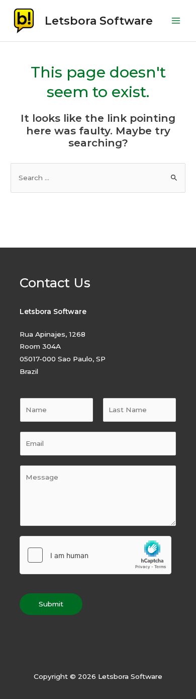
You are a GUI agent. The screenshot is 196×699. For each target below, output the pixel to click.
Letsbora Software (99, 20)
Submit (51, 604)
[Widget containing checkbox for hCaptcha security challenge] (95, 555)
